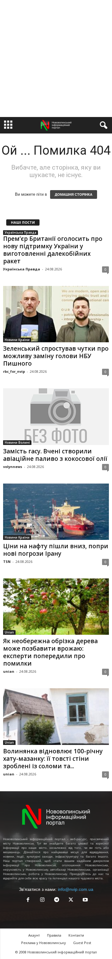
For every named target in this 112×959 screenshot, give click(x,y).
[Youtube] (84, 900)
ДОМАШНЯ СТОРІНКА (73, 194)
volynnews (12, 466)
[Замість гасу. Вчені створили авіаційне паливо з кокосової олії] (56, 416)
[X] (71, 900)
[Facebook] (28, 900)
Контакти (76, 935)
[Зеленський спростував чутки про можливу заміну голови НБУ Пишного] (56, 314)
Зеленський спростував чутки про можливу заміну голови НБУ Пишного (56, 355)
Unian (9, 632)
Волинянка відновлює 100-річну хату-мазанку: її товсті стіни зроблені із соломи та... (53, 758)
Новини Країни (17, 340)
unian (8, 671)
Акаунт (34, 935)
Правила (54, 935)
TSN (7, 561)
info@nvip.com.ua (75, 889)
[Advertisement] (56, 58)
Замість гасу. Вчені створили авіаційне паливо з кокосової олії (55, 455)
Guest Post (82, 942)
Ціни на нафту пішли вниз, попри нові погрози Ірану (55, 550)
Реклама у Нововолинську (43, 942)
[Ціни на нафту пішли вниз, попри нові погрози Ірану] (56, 512)
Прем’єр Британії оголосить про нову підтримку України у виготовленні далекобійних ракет (52, 250)
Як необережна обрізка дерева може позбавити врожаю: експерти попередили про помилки (50, 652)
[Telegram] (56, 900)
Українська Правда (20, 232)
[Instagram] (42, 900)
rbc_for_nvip (14, 371)
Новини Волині (17, 442)
